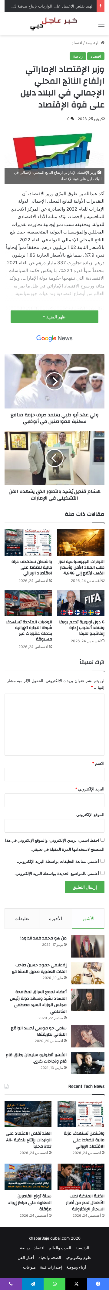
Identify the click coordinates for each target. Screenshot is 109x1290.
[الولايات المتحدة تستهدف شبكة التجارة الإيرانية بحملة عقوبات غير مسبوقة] (28, 603)
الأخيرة (55, 918)
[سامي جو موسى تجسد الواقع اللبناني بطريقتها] (87, 1036)
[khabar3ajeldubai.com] (54, 24)
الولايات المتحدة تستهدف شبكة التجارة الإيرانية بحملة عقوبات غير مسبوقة (29, 630)
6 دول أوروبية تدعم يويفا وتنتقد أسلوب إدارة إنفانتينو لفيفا (81, 627)
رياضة (78, 56)
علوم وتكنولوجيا (78, 1257)
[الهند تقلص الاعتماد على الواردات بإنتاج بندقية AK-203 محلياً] (28, 1114)
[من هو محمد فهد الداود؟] (87, 946)
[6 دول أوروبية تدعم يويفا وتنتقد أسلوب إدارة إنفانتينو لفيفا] (80, 603)
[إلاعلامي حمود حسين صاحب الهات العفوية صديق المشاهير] (87, 973)
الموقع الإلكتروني (90, 814)
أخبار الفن (26, 1257)
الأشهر (88, 918)
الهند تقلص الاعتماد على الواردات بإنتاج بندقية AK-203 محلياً (28, 1140)
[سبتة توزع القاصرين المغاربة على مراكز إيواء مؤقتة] (28, 1177)
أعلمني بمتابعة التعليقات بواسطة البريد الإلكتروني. (58, 861)
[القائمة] (101, 26)
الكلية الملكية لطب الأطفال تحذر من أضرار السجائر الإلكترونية (85, 1202)
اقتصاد (77, 42)
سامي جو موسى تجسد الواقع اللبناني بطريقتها (39, 1031)
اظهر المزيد (56, 316)
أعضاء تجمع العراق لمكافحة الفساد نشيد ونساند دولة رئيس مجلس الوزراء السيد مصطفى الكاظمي (38, 1001)
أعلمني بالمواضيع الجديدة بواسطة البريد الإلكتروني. (57, 873)
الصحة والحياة (49, 1257)
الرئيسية (93, 42)
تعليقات (22, 918)
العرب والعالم (60, 1247)
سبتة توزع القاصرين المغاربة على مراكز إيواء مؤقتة (29, 1202)
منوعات (29, 1267)
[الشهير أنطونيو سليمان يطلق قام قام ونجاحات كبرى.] (87, 1063)
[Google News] (54, 338)
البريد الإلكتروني (89, 788)
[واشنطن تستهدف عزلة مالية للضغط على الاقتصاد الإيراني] (28, 542)
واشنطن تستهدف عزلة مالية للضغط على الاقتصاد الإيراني (32, 567)
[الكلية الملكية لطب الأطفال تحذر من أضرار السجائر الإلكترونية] (81, 1177)
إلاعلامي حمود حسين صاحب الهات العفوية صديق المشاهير (39, 968)
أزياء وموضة (76, 1267)
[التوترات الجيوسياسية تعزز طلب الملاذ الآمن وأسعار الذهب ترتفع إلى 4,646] (80, 542)
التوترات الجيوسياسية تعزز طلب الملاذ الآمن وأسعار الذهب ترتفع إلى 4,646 (81, 567)
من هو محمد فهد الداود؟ (43, 938)
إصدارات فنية (51, 1267)
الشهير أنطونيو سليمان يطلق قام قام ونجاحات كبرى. (36, 1058)
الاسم (98, 763)
